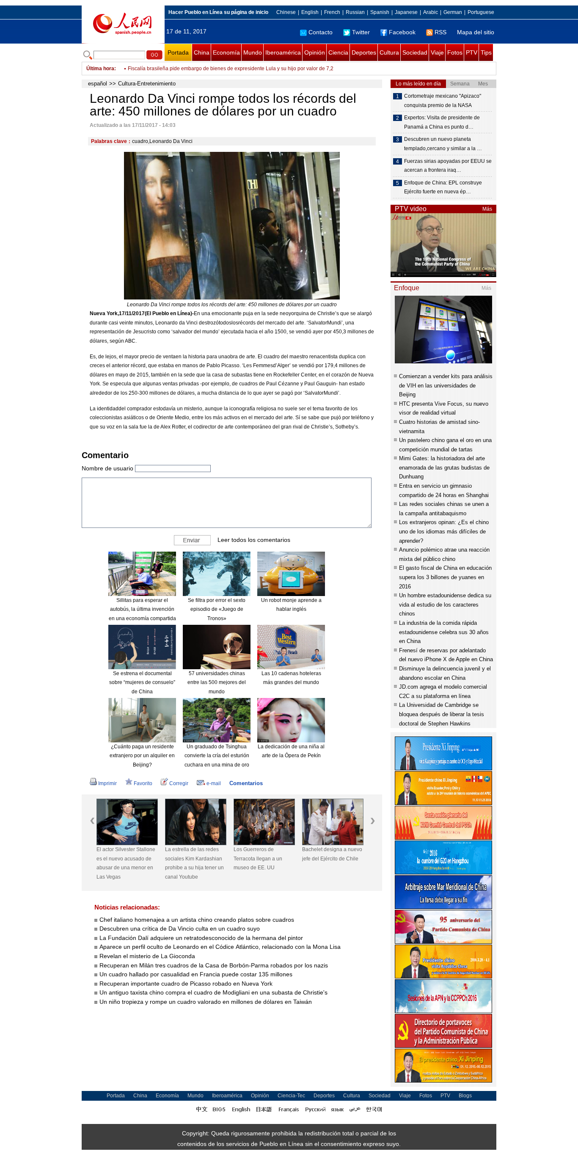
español (97, 83)
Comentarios (246, 783)
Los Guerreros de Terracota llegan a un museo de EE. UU (258, 858)
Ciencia (338, 52)
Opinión (314, 52)
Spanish (379, 12)
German (452, 12)
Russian (355, 12)
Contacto (320, 32)
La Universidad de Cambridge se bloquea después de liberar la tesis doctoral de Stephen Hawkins (441, 714)
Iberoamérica (283, 52)
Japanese (406, 12)
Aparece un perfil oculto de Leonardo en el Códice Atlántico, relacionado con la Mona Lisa (220, 946)
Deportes (364, 52)
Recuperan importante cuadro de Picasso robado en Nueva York (185, 983)
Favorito (143, 783)
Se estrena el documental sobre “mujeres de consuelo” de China (142, 682)
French (332, 12)
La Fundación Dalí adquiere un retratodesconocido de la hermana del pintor (201, 937)
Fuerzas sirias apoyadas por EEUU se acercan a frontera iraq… (448, 165)
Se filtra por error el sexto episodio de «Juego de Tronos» (216, 609)
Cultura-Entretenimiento (147, 83)
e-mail (213, 783)
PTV (471, 52)
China (201, 52)
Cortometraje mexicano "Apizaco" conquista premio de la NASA (442, 100)
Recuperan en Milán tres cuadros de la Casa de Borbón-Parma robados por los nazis (213, 965)
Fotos (454, 52)
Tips (486, 52)
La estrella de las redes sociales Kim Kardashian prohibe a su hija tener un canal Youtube (194, 863)
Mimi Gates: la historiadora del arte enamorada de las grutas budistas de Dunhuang (444, 467)
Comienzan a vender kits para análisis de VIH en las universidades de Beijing (446, 385)
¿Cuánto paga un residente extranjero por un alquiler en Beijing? (142, 756)
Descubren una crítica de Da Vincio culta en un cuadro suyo (179, 928)
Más (487, 209)
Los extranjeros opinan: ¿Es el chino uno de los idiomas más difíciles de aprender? (444, 531)
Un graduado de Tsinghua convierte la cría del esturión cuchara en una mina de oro (216, 756)
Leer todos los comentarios (253, 539)
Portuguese (481, 12)
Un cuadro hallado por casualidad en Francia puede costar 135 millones (195, 974)
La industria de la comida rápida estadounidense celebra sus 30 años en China (444, 632)
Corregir (178, 783)
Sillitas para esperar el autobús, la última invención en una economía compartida (142, 609)
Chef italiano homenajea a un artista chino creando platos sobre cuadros (196, 919)
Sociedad (414, 52)
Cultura (389, 52)
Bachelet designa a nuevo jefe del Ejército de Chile (332, 854)
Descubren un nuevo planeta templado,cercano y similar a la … (443, 143)
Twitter (361, 32)
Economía (226, 52)
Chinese (286, 12)
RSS (440, 32)
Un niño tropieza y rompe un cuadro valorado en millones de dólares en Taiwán (205, 1001)
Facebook (402, 32)
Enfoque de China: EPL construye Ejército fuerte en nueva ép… (443, 187)
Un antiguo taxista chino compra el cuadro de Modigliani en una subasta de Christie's (213, 992)
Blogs (465, 1096)
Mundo (252, 52)
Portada (178, 52)
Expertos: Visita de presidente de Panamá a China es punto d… (442, 122)
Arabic (430, 12)
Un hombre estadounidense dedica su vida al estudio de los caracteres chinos (445, 604)
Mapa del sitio (475, 32)
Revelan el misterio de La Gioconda (147, 956)
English (310, 12)
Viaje (437, 52)
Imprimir (107, 783)
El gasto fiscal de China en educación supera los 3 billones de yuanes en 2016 (445, 577)
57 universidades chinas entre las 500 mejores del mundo (216, 682)
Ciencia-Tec (291, 1096)
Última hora (100, 68)
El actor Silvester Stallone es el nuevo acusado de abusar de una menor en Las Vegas (125, 863)
